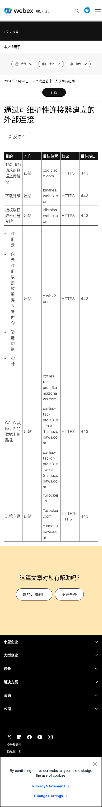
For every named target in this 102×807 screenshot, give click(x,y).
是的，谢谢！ (34, 594)
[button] (87, 10)
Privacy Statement (48, 786)
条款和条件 (14, 745)
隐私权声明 (14, 751)
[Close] (95, 764)
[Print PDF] (38, 93)
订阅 (54, 92)
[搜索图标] (77, 11)
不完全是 (69, 594)
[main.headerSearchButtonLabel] (77, 9)
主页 (6, 32)
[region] (51, 782)
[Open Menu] (97, 10)
